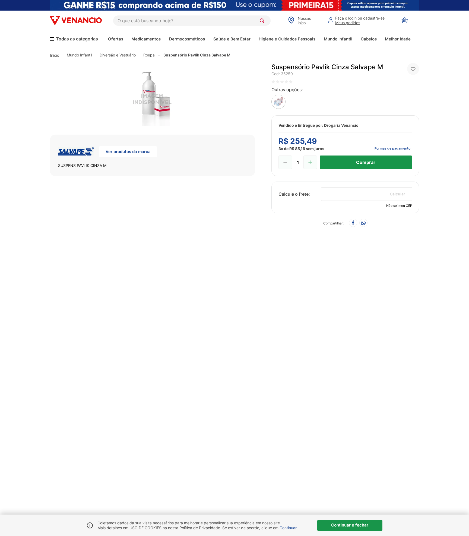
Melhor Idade (398, 39)
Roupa (149, 55)
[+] (310, 162)
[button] (152, 94)
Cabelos (369, 39)
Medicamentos (146, 39)
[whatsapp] (363, 223)
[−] (285, 162)
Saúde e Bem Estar (232, 39)
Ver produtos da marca (128, 151)
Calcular (397, 194)
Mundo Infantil (338, 39)
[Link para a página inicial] (54, 55)
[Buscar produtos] (263, 20)
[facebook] (353, 223)
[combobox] (192, 20)
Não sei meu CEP (399, 206)
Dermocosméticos (187, 39)
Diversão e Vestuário (118, 55)
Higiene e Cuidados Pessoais (287, 39)
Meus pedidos (347, 22)
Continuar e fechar (349, 525)
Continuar (288, 527)
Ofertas (115, 39)
